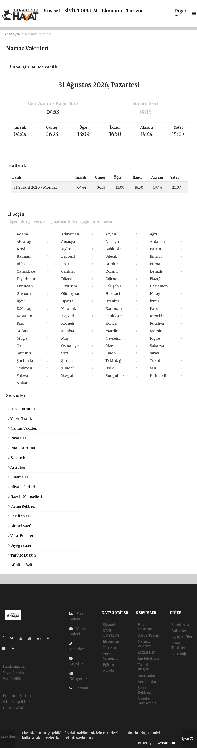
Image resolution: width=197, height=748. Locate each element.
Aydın (66, 249)
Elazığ (155, 278)
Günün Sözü (20, 565)
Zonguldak (115, 375)
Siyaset (52, 11)
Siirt (64, 353)
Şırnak (67, 360)
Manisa (67, 331)
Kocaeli (67, 323)
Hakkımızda (14, 666)
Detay (146, 743)
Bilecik (111, 256)
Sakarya (157, 345)
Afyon (110, 234)
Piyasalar (17, 438)
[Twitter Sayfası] (13, 638)
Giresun (24, 293)
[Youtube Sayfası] (31, 638)
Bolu (65, 264)
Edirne (111, 278)
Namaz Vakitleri (23, 428)
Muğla (22, 338)
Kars (154, 308)
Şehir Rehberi (144, 690)
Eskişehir (113, 286)
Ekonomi (112, 11)
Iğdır (21, 301)
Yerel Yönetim (110, 656)
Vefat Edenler (21, 535)
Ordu (21, 345)
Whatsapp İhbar (16, 701)
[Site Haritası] (6, 648)
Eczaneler (18, 457)
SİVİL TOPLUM (81, 11)
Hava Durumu (22, 409)
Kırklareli (158, 375)
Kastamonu (27, 316)
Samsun (24, 353)
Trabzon (24, 368)
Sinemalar (146, 675)
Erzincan (25, 286)
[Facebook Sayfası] (5, 638)
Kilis (20, 323)
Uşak (109, 368)
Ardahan (157, 241)
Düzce (66, 278)
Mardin (112, 331)
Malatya (24, 331)
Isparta (67, 301)
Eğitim (108, 664)
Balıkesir (113, 249)
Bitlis (21, 264)
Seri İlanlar (19, 516)
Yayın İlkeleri (14, 672)
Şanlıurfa (25, 360)
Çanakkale (26, 271)
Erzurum (69, 286)
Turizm (134, 11)
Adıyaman (70, 234)
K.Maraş (24, 308)
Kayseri (67, 316)
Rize (109, 345)
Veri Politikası (14, 678)
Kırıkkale (113, 316)
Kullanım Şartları (18, 695)
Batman (24, 256)
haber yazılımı (12, 742)
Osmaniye (69, 345)
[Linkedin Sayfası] (41, 638)
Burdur (111, 264)
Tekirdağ (113, 360)
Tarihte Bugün (22, 555)
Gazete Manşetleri (25, 496)
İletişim (81, 688)
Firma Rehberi (22, 506)
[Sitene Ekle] (15, 648)
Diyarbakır (26, 278)
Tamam (168, 743)
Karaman (113, 308)
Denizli (156, 271)
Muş (64, 338)
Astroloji (17, 467)
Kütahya (157, 323)
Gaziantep (159, 286)
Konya (111, 323)
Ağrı (153, 234)
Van (153, 368)
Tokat (155, 360)
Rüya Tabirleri (22, 487)
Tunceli (67, 368)
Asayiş (108, 670)
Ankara (23, 383)
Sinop (110, 353)
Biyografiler (20, 545)
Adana (22, 234)
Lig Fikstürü (148, 658)
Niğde (155, 338)
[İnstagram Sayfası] (22, 638)
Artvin (22, 249)
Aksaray (24, 241)
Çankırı (68, 271)
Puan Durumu (22, 448)
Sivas (154, 353)
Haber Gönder (15, 708)
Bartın (155, 249)
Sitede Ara (180, 624)
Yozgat (67, 375)
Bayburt (68, 256)
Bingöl (156, 256)
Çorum (111, 271)
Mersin (156, 331)
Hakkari (112, 293)
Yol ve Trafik (20, 418)
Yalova (22, 375)
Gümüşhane (71, 293)
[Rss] (49, 638)
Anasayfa (12, 34)
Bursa (155, 264)
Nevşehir (113, 338)
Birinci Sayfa (20, 526)
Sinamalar (18, 477)
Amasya (68, 241)
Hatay (155, 293)
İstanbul (112, 301)
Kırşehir (157, 316)
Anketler (178, 630)
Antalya (112, 241)
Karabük (68, 308)
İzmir (154, 301)
